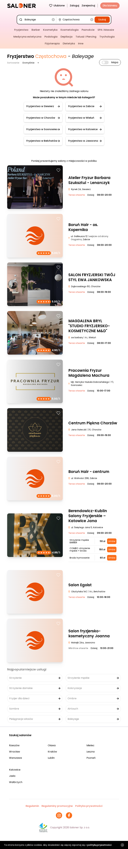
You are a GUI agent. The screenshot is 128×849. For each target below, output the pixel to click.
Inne (80, 43)
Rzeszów (14, 745)
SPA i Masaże (106, 30)
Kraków (52, 751)
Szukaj (102, 19)
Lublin (51, 758)
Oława (52, 745)
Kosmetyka (50, 30)
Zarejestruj (88, 5)
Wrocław (14, 751)
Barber (36, 30)
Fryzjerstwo (21, 30)
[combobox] (37, 20)
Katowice (14, 769)
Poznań (91, 758)
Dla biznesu (110, 5)
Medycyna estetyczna (27, 36)
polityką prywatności (99, 845)
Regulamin (32, 806)
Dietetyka (69, 43)
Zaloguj (74, 5)
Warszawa (15, 758)
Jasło (12, 776)
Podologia (50, 36)
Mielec (90, 745)
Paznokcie (88, 30)
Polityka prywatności (88, 806)
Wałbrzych (15, 782)
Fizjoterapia (52, 43)
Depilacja (66, 36)
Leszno (90, 751)
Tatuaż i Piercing (86, 36)
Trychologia (107, 36)
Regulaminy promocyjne (57, 806)
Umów (111, 541)
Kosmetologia (70, 30)
